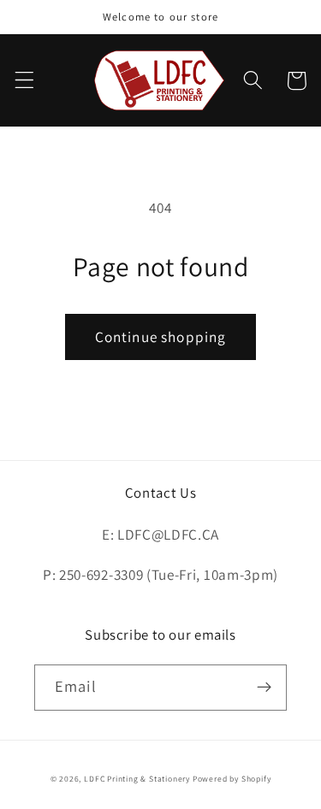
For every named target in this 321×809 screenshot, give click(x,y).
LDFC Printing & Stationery (137, 778)
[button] (24, 81)
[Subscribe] (264, 687)
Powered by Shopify (232, 778)
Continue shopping (161, 336)
